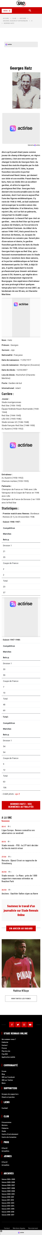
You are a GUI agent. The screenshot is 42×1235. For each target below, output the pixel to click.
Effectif (5, 1148)
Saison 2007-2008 (8, 1188)
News (4, 1083)
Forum (4, 1071)
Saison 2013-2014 (8, 1206)
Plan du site (6, 1051)
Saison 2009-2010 (8, 1194)
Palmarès (5, 1128)
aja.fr (17, 794)
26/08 (4, 872)
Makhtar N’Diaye (21, 990)
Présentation (6, 1122)
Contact (5, 1045)
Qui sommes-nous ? (9, 1039)
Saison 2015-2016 (8, 1211)
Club (14, 18)
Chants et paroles (8, 1097)
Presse (4, 1048)
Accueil (6, 18)
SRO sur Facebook (8, 1077)
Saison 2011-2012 (8, 1200)
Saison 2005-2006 (8, 1182)
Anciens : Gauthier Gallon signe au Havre (20, 893)
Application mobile (8, 1057)
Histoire (23, 18)
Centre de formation (9, 1137)
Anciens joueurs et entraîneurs (15, 21)
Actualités (5, 1151)
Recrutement (33, 1228)
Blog (3, 1074)
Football (5, 1108)
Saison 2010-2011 (8, 1197)
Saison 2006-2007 (8, 1185)
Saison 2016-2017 (8, 1214)
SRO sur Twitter (7, 1080)
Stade (4, 1131)
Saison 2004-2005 (8, 1179)
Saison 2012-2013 (8, 1203)
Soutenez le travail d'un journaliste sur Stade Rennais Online (21, 910)
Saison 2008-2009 (8, 1191)
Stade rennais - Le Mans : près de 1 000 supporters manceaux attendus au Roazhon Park (19, 878)
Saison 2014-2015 (8, 1209)
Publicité (5, 1042)
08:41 (4, 826)
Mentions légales (19, 1228)
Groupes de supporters (10, 1094)
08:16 (4, 841)
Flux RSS (5, 1054)
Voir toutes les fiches (21, 998)
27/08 (4, 856)
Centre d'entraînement (10, 1134)
